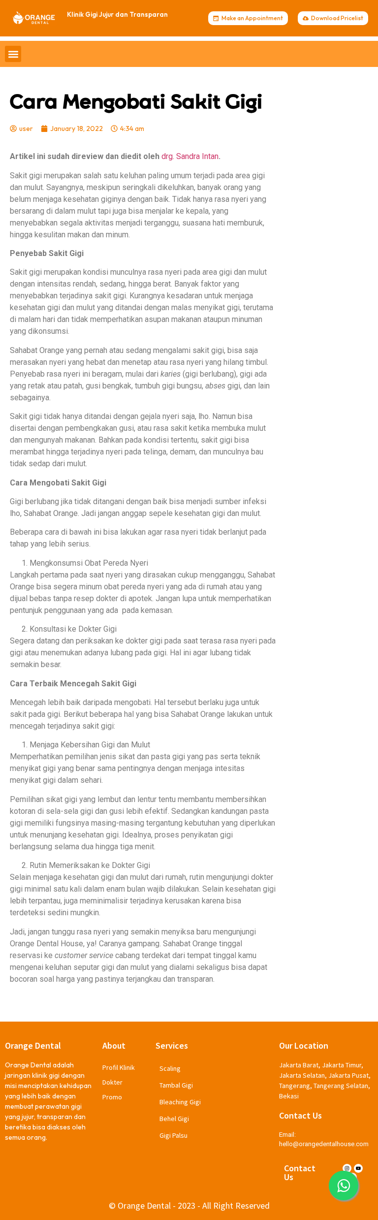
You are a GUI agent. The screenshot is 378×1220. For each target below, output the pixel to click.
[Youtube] (358, 1168)
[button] (13, 54)
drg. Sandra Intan (190, 156)
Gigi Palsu (173, 1135)
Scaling (170, 1068)
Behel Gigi (174, 1118)
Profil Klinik (118, 1067)
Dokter (112, 1082)
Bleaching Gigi (180, 1101)
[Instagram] (347, 1168)
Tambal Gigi (176, 1085)
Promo (112, 1096)
